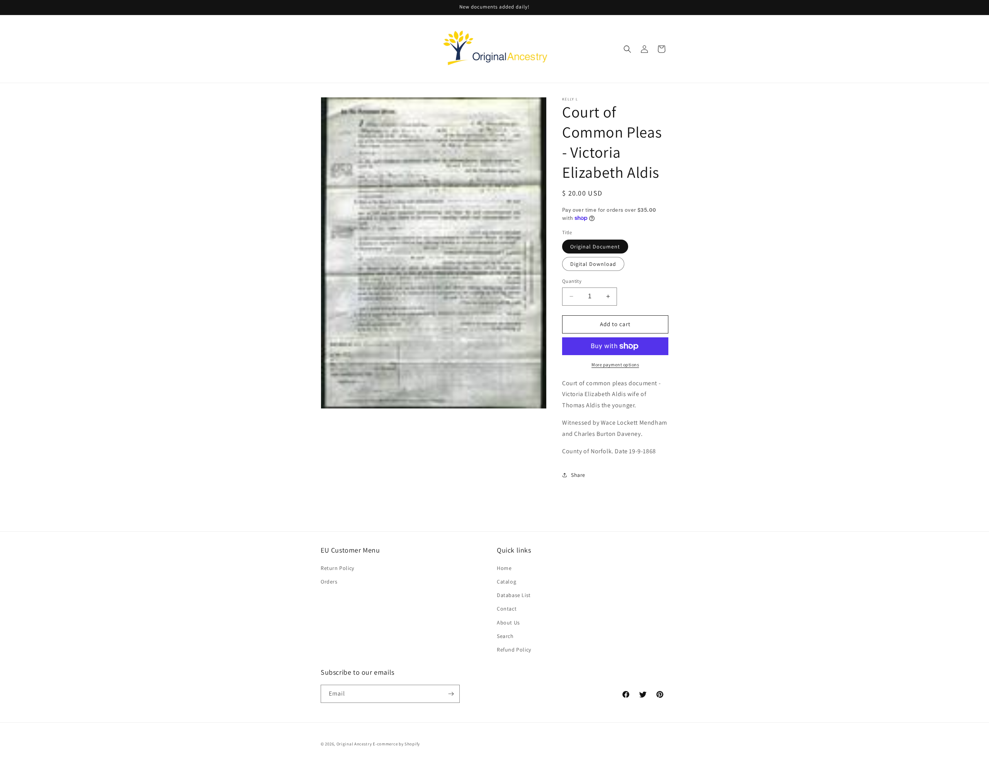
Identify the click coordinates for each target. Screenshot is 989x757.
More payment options (615, 364)
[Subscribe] (450, 694)
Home (504, 567)
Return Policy (337, 567)
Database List (514, 594)
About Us (508, 622)
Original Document (595, 246)
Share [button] (578, 474)
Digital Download (593, 263)
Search (505, 635)
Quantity (571, 281)
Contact (507, 608)
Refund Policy (514, 649)
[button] (627, 49)
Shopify (412, 744)
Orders (329, 581)
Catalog (506, 581)
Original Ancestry (354, 744)
